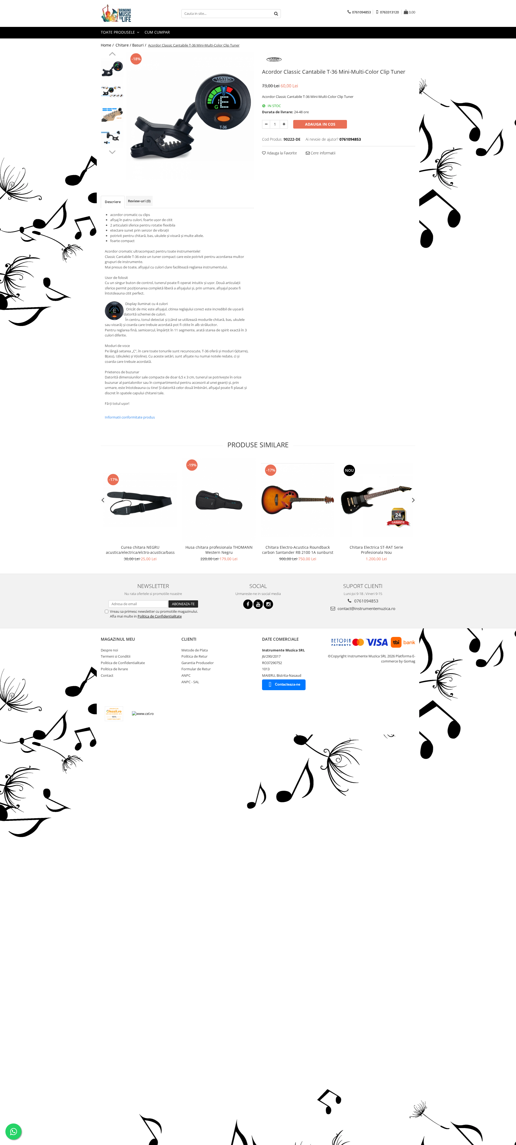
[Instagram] (268, 604)
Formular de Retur (196, 669)
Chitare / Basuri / (131, 45)
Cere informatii (322, 152)
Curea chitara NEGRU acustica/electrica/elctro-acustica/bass (140, 550)
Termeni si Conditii (115, 656)
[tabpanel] (190, 116)
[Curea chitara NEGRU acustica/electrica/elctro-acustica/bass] (140, 500)
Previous (112, 54)
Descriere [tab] (113, 201)
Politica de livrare (114, 669)
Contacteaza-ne (287, 684)
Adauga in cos (320, 124)
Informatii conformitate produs (130, 417)
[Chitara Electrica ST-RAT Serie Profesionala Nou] (376, 500)
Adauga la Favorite (281, 152)
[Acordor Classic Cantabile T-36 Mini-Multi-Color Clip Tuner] (190, 116)
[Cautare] (276, 13)
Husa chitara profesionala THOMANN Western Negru (219, 550)
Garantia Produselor (197, 662)
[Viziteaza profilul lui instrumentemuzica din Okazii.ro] (114, 713)
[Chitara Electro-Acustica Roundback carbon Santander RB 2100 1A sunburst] (297, 500)
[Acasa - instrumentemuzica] (128, 13)
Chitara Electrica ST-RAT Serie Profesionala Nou (376, 550)
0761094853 (365, 601)
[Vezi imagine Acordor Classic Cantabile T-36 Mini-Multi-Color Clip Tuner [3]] (112, 137)
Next (112, 151)
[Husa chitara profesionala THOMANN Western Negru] (219, 500)
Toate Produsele (118, 32)
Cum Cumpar (157, 32)
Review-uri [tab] (139, 200)
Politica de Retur (194, 656)
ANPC (186, 675)
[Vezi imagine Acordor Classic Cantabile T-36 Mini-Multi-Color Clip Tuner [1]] (112, 91)
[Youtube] (258, 604)
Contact (107, 675)
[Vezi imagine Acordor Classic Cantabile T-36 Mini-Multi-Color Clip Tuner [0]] (112, 69)
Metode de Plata (194, 650)
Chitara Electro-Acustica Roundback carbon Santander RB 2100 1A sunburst (297, 550)
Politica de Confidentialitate (160, 616)
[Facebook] (248, 604)
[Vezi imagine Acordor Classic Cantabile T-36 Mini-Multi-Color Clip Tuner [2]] (112, 114)
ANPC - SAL (190, 681)
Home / (108, 45)
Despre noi (109, 650)
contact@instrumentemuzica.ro (365, 608)
